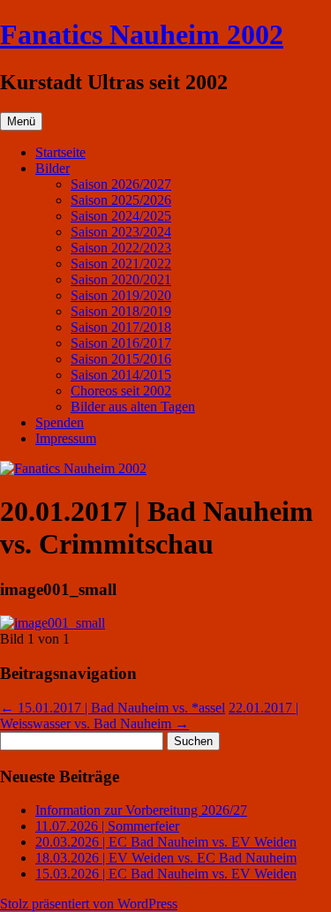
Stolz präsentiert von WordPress (88, 903)
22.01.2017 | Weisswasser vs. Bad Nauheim (149, 715)
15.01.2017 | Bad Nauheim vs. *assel (112, 707)
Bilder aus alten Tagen (133, 406)
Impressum (65, 438)
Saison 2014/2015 (121, 374)
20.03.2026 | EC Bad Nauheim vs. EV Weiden (166, 841)
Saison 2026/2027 (121, 184)
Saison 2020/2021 (121, 279)
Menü (21, 121)
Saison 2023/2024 (121, 231)
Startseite (60, 152)
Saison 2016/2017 (121, 342)
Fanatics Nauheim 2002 (141, 34)
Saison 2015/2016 (121, 358)
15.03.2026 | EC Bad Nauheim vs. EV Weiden (166, 873)
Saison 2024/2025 (121, 215)
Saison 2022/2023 (121, 247)
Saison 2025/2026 (121, 199)
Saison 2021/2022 (121, 263)
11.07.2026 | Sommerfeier (107, 825)
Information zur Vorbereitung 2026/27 (141, 810)
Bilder (52, 168)
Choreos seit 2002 (121, 390)
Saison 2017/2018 (121, 327)
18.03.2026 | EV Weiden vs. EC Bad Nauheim (166, 857)
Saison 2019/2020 (121, 295)
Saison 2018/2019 (121, 311)
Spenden (59, 422)
